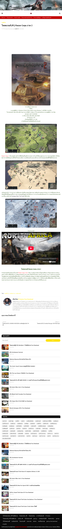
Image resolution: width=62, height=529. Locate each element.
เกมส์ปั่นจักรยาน (53, 423)
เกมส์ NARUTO (13, 436)
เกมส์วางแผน (45, 428)
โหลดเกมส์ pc (32, 516)
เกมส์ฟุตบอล (11, 426)
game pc (35, 518)
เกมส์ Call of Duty (42, 433)
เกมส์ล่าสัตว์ (38, 428)
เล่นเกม (34, 521)
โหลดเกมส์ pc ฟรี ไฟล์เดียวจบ (9, 518)
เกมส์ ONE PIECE (21, 436)
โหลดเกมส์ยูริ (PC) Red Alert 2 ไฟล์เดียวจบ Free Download (24, 345)
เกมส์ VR (49, 436)
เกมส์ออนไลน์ (5, 433)
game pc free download (51, 521)
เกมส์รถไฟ (24, 428)
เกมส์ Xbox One (56, 436)
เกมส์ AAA (27, 433)
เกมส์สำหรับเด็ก (36, 431)
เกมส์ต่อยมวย (19, 423)
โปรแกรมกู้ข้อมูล (37, 17)
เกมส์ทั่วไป (6, 293)
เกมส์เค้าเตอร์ (38, 421)
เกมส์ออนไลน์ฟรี (42, 518)
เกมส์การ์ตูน (11, 421)
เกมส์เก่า (23, 421)
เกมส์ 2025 (4, 421)
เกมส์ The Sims (42, 436)
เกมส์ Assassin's (34, 433)
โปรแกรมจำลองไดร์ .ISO (27, 17)
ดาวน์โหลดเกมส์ (40, 516)
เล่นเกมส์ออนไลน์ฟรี (6, 438)
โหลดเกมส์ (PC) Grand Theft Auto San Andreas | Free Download (26, 499)
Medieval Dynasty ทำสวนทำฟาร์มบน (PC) (20, 359)
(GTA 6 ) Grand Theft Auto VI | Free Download (21, 492)
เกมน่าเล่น (29, 521)
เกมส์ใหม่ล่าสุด (41, 521)
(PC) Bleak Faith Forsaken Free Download (20, 394)
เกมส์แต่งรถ (32, 423)
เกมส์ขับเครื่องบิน (30, 421)
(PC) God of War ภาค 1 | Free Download (20, 387)
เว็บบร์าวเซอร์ (17, 17)
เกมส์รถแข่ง (12, 428)
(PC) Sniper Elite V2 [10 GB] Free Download (21, 401)
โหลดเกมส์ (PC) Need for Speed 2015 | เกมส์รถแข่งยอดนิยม (25, 485)
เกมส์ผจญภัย (4, 426)
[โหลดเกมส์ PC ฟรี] (31, 10)
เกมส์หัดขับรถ (43, 431)
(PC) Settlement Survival (16, 352)
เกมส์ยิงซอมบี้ (5, 428)
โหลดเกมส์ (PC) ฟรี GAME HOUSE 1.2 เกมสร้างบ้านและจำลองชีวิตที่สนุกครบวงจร (30, 380)
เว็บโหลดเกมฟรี (28, 518)
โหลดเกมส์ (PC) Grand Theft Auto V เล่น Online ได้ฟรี (23, 506)
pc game (5, 524)
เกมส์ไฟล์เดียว (19, 426)
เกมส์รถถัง (18, 428)
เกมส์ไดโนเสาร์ (5, 423)
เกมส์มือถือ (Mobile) (42, 426)
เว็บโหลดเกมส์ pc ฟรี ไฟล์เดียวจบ (10, 516)
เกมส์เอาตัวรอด (13, 433)
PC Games (48, 516)
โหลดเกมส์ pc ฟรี (23, 516)
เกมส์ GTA (56, 433)
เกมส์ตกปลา (12, 423)
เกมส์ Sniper (34, 436)
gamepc (57, 518)
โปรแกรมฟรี (22, 521)
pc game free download (21, 526)
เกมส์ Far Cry (49, 433)
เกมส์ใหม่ (50, 431)
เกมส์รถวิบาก (31, 428)
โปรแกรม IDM (10, 17)
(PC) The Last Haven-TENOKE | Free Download (22, 373)
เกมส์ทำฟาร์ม (45, 423)
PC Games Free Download (9, 29)
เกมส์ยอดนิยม (50, 426)
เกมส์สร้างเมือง (28, 431)
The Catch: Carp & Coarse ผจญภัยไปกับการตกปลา (22, 366)
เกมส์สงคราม (12, 293)
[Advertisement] (31, 43)
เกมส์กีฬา (17, 421)
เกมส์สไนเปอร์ (5, 431)
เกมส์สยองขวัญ (20, 431)
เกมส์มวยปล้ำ (33, 426)
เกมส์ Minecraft (5, 436)
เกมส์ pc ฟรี (20, 518)
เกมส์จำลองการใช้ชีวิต (47, 421)
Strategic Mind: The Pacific (18, 196)
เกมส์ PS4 (28, 436)
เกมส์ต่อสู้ (26, 423)
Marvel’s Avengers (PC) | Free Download (20, 408)
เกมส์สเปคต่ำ (18, 293)
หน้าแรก (3, 17)
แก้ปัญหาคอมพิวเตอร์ (46, 17)
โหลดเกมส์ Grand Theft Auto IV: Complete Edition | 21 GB (24, 471)
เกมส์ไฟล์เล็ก (26, 426)
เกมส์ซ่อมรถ (55, 421)
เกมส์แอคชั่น (20, 433)
